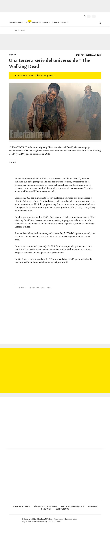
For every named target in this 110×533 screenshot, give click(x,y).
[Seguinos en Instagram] (100, 519)
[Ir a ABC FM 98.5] (91, 22)
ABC (14, 16)
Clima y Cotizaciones (80, 16)
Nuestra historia (21, 506)
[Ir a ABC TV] (74, 22)
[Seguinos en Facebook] (92, 519)
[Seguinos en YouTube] (97, 519)
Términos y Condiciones (45, 506)
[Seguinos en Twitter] (95, 519)
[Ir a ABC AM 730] (81, 22)
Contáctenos (62, 509)
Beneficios (46, 509)
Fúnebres (92, 506)
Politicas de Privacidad (72, 506)
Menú (99, 16)
